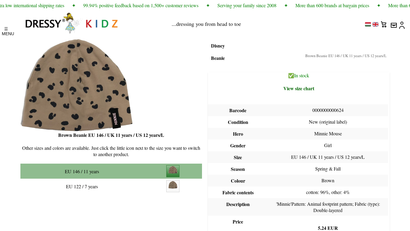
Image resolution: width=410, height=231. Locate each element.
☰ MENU (6, 29)
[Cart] (384, 22)
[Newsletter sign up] (393, 22)
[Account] (402, 22)
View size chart (298, 88)
